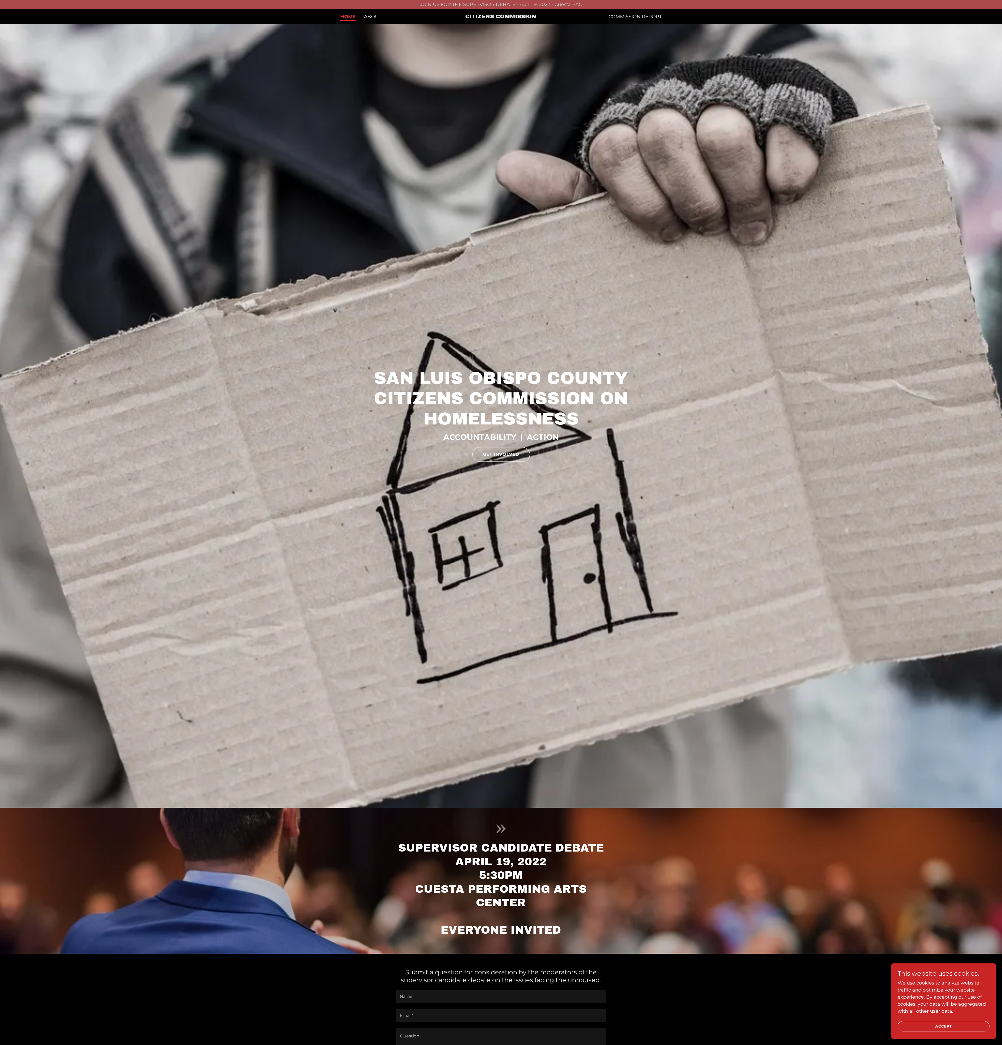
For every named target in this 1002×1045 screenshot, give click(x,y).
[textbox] (501, 996)
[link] (501, 17)
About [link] (372, 17)
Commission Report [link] (635, 17)
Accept (943, 1026)
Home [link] (348, 17)
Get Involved (501, 454)
